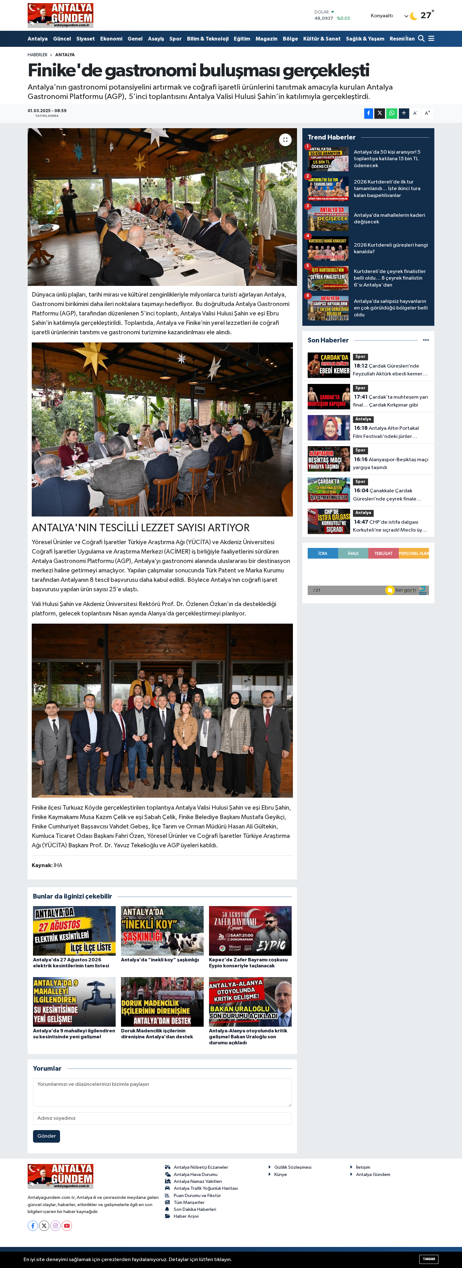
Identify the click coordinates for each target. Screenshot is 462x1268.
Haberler (37, 55)
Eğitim (242, 38)
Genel (135, 38)
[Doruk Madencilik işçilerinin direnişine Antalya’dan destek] (162, 1001)
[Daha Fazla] (404, 113)
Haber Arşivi (186, 1216)
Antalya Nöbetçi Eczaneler (201, 1167)
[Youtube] (67, 1226)
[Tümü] (426, 340)
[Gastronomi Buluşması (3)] (162, 429)
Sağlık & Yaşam (365, 38)
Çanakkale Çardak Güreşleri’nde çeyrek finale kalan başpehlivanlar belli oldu (388, 495)
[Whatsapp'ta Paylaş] (391, 113)
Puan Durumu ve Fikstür (197, 1195)
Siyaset (85, 38)
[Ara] (422, 39)
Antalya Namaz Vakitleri (198, 1181)
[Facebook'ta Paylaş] (368, 113)
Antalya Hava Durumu (195, 1174)
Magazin (267, 38)
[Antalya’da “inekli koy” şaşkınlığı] (162, 930)
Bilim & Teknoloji (207, 38)
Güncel (62, 38)
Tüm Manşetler (189, 1202)
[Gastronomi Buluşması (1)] (162, 710)
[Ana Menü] (430, 39)
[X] (44, 1226)
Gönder (46, 1136)
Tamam (429, 1259)
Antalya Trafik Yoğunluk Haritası (206, 1188)
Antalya (38, 38)
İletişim (363, 1167)
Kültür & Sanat (322, 38)
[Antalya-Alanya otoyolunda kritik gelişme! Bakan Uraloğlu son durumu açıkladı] (250, 1001)
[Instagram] (55, 1226)
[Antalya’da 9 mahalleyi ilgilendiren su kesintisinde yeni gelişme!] (74, 1001)
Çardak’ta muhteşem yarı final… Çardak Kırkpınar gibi (390, 401)
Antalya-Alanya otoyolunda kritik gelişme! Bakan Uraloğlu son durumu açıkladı (248, 1036)
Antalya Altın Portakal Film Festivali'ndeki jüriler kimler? (386, 432)
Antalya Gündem (373, 1174)
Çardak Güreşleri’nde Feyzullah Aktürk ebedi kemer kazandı (387, 370)
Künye (280, 1174)
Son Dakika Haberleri (195, 1209)
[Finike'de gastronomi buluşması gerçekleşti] (162, 207)
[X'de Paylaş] (379, 113)
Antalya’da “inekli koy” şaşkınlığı (160, 959)
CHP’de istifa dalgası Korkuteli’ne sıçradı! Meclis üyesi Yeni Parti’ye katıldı (391, 526)
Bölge (290, 38)
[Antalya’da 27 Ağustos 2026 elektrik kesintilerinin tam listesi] (74, 930)
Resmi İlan (402, 38)
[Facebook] (33, 1226)
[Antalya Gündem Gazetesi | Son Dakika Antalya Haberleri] (60, 15)
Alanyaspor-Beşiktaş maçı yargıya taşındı (390, 464)
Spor (175, 38)
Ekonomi (111, 38)
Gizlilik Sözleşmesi (292, 1167)
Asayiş (156, 38)
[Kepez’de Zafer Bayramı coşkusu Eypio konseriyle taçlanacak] (250, 930)
